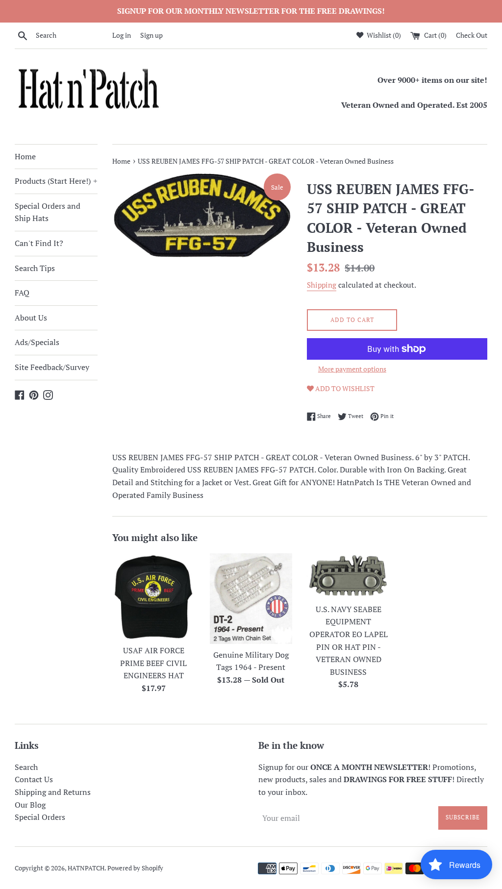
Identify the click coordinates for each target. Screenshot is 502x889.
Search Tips (35, 268)
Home (25, 156)
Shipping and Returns (53, 792)
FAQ (22, 292)
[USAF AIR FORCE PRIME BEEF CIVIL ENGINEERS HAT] (153, 596)
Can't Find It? (39, 243)
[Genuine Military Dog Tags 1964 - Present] (251, 598)
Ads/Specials (37, 342)
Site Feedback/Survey (52, 367)
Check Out (471, 35)
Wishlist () (383, 35)
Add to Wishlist (344, 388)
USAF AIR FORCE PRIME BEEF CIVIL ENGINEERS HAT (153, 663)
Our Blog (30, 804)
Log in (121, 35)
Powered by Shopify (135, 868)
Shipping (321, 285)
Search (26, 767)
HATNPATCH (86, 868)
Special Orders (40, 817)
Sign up (151, 35)
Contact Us (34, 779)
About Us (31, 317)
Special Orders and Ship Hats (47, 212)
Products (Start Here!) (56, 180)
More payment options (352, 368)
